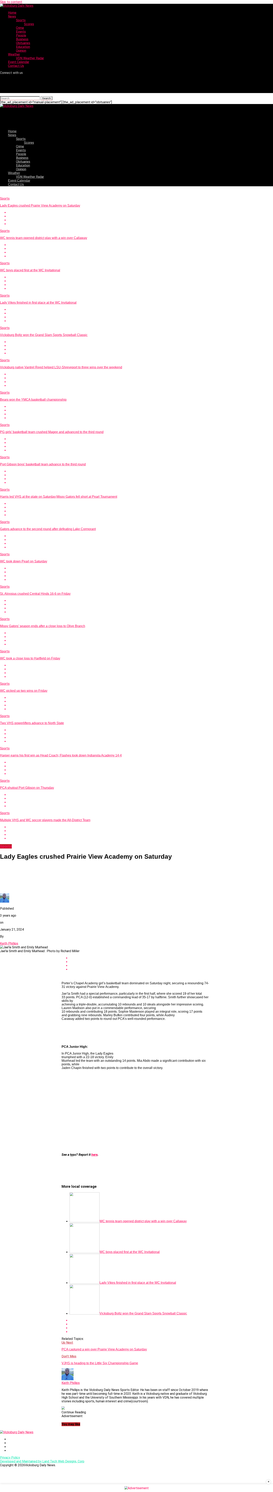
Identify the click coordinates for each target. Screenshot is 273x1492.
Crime (20, 28)
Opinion (21, 51)
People (21, 35)
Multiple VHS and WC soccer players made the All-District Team (45, 820)
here (94, 1155)
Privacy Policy (10, 1457)
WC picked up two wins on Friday (23, 690)
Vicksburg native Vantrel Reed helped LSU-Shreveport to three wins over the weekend (61, 367)
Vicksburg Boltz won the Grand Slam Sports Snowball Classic (44, 335)
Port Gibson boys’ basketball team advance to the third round (43, 464)
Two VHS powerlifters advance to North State (32, 723)
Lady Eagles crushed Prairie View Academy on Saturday (40, 205)
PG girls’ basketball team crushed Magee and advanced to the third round (52, 432)
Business (22, 39)
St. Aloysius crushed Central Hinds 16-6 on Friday (35, 593)
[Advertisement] (136, 1122)
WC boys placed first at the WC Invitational (30, 270)
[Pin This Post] (140, 220)
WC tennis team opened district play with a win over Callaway (43, 238)
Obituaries (23, 43)
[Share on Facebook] (140, 212)
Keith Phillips (9, 943)
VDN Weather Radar (30, 58)
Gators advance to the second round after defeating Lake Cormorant (48, 529)
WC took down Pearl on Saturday (23, 561)
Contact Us (16, 66)
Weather (14, 54)
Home (12, 13)
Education (23, 47)
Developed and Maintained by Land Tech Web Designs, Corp (42, 1461)
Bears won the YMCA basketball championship (33, 399)
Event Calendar (18, 62)
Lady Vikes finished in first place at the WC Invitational (38, 302)
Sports (21, 20)
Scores (29, 24)
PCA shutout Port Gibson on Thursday (27, 787)
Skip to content (11, 2)
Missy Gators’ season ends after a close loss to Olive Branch (42, 626)
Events (21, 32)
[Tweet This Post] (140, 216)
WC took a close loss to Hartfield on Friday (30, 658)
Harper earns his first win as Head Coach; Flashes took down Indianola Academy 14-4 (61, 755)
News (12, 16)
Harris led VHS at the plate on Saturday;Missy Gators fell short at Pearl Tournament (58, 496)
